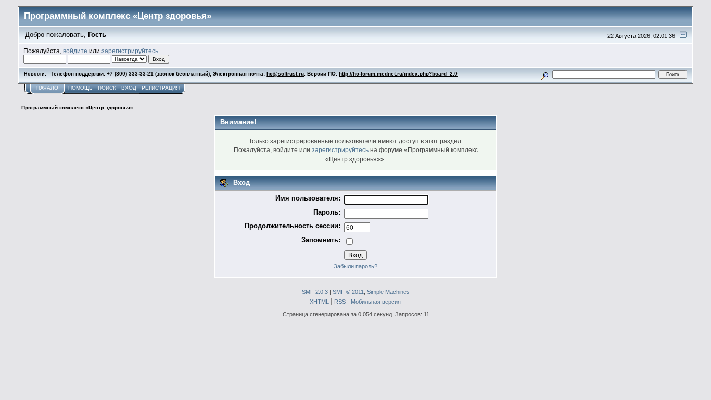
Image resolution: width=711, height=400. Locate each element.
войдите (75, 50)
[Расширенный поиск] (544, 74)
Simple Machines (388, 292)
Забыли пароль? (355, 266)
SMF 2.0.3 (315, 292)
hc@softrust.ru (285, 74)
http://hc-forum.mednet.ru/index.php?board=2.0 (398, 74)
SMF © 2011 (348, 292)
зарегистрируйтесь (129, 50)
